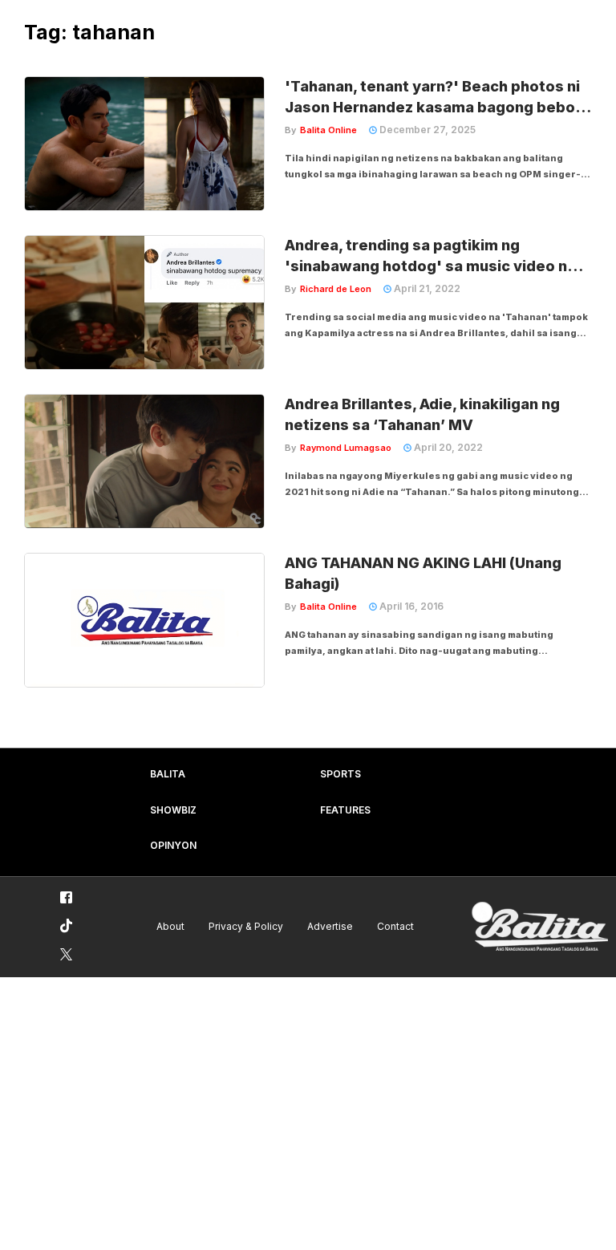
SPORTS (340, 774)
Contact (395, 926)
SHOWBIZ (173, 810)
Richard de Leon (335, 288)
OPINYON (173, 845)
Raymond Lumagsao (345, 447)
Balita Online (328, 130)
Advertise (330, 926)
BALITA (167, 774)
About (170, 926)
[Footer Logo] (540, 927)
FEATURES (345, 810)
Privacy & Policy (246, 926)
